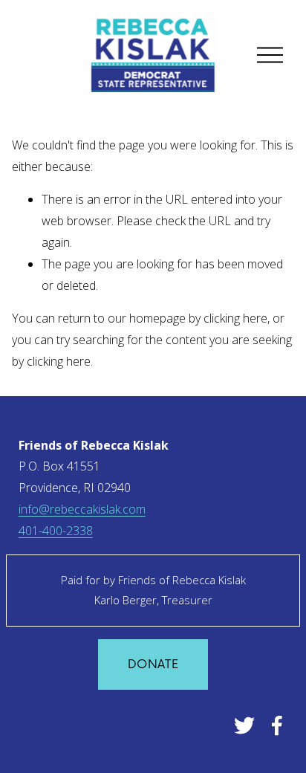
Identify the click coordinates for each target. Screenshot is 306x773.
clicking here (235, 318)
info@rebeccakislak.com (82, 509)
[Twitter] (244, 725)
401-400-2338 (56, 531)
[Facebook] (277, 725)
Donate (153, 664)
